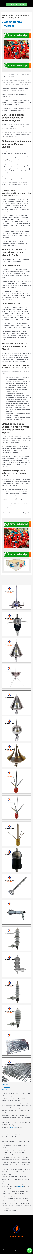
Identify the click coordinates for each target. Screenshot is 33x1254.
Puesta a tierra (6, 1087)
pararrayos (13, 1127)
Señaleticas (5, 1089)
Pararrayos (5, 1084)
